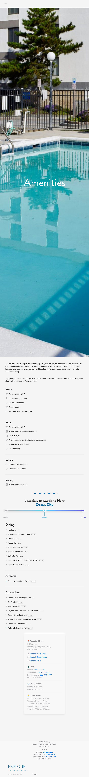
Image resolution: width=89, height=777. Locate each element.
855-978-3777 (46, 675)
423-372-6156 (44, 672)
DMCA (35, 774)
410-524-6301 (39, 670)
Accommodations (16, 774)
